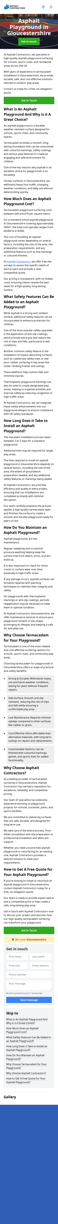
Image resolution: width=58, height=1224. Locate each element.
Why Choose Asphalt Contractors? (26, 1073)
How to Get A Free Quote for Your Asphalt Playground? (26, 1080)
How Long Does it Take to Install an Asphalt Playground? (26, 1048)
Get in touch (29, 41)
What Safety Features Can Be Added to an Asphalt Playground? (28, 1039)
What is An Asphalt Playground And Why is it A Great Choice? (26, 1021)
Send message (29, 1000)
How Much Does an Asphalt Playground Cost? (22, 1030)
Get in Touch (29, 100)
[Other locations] (43, 7)
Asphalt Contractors (18, 261)
